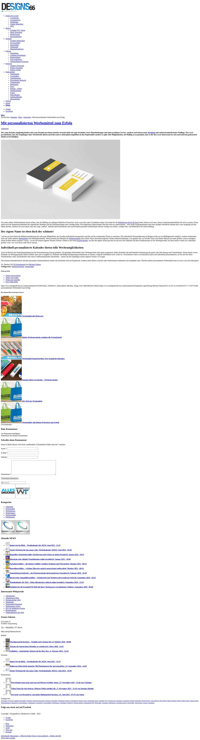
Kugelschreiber (82, 241)
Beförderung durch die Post (128, 222)
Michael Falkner (35, 264)
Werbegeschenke (18, 267)
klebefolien (138, 701)
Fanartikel (101, 701)
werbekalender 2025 (88, 703)
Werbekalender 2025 (13, 600)
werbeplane (105, 703)
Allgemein (27, 117)
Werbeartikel (23, 238)
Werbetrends (10, 517)
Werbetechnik (138, 703)
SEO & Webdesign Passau (15, 608)
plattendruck (14, 703)
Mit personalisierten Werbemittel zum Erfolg (36, 123)
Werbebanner (55, 703)
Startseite (13, 117)
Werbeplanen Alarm (13, 606)
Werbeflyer (70, 703)
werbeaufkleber (47, 703)
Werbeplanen (10, 513)
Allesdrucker (10, 596)
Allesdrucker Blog (12, 598)
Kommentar (6, 474)
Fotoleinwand (112, 701)
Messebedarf (163, 701)
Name (4, 449)
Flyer (106, 701)
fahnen (96, 701)
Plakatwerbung (185, 701)
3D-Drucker (4, 701)
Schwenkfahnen (23, 703)
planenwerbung (194, 701)
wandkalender (31, 703)
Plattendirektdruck (6, 703)
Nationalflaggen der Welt (15, 613)
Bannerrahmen (11, 610)
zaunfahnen (151, 703)
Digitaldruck (61, 701)
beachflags (29, 701)
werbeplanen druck (121, 703)
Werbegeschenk (74, 238)
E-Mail (4, 453)
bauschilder (23, 701)
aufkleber (16, 701)
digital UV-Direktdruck (71, 701)
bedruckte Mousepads (39, 701)
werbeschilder (130, 703)
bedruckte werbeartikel (51, 701)
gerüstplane (119, 701)
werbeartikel (39, 703)
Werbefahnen (10, 511)
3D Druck (11, 701)
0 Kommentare (19, 264)
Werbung (151, 133)
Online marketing (172, 701)
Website (4, 457)
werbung (145, 703)
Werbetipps (10, 602)
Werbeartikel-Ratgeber (14, 604)
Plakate (179, 701)
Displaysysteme (82, 701)
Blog (3, 115)
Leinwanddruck (154, 701)
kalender (132, 701)
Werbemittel (29, 267)
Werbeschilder (11, 515)
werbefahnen (63, 703)
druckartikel (91, 701)
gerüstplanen (126, 701)
